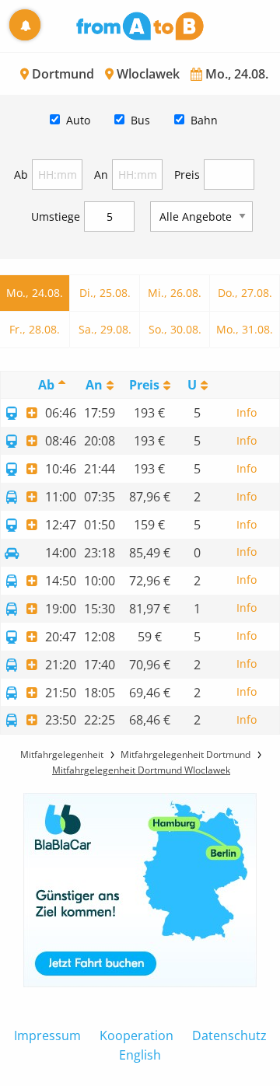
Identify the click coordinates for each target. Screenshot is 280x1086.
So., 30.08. (175, 329)
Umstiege (55, 216)
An (101, 174)
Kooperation (136, 1035)
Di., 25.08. (105, 292)
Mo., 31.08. (244, 329)
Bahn (204, 120)
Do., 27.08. (245, 292)
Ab (21, 174)
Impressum (47, 1035)
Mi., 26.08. (174, 292)
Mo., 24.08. (34, 292)
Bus (140, 120)
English (140, 1054)
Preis (187, 174)
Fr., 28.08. (34, 329)
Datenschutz (229, 1035)
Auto (78, 120)
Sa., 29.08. (105, 329)
